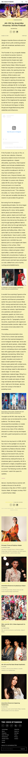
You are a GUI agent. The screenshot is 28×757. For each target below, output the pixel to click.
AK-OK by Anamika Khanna (20, 508)
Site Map (16, 733)
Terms (15, 735)
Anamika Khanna (14, 510)
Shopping (4, 733)
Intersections (5, 736)
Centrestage (5, 729)
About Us (16, 731)
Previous (2, 279)
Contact (16, 738)
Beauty (3, 742)
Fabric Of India (5, 735)
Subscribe (16, 729)
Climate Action (5, 738)
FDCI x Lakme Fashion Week (8, 508)
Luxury (3, 740)
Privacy (16, 736)
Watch (3, 731)
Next (25, 279)
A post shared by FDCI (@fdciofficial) (14, 147)
